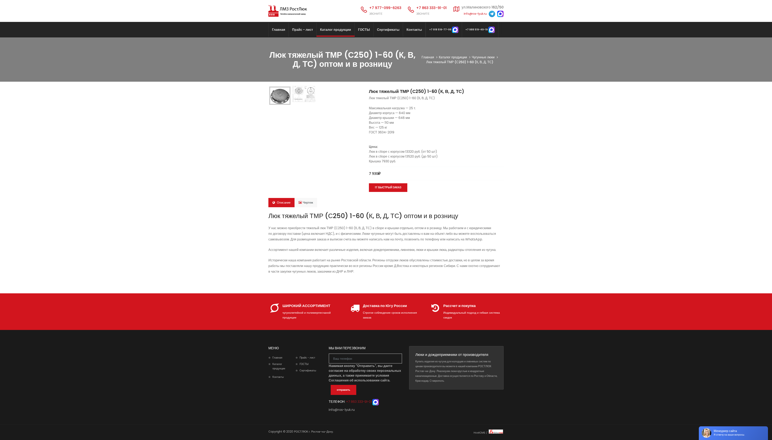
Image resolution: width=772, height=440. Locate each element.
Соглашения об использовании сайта (359, 380)
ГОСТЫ (364, 29)
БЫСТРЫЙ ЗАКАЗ (389, 187)
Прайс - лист (302, 29)
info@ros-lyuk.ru (475, 14)
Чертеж (308, 202)
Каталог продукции (335, 29)
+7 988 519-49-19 (476, 29)
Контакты (414, 29)
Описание (283, 202)
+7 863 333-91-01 (358, 401)
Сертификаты (388, 29)
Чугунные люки (483, 57)
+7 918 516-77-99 (440, 29)
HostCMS (479, 433)
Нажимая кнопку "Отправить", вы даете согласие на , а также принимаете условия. (365, 373)
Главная (278, 29)
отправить (343, 390)
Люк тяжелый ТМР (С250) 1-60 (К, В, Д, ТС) (416, 91)
